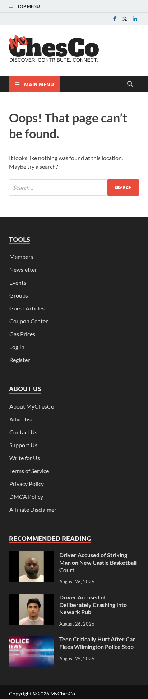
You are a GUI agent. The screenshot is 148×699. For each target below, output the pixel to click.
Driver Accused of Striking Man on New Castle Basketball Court (98, 562)
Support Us (23, 445)
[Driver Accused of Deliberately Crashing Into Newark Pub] (31, 597)
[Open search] (130, 84)
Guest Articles (27, 308)
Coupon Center (28, 321)
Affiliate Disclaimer (32, 509)
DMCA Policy (26, 496)
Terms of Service (29, 470)
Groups (18, 295)
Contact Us (23, 432)
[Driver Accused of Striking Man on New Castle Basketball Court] (31, 555)
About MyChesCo (31, 406)
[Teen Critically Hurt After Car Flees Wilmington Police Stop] (31, 639)
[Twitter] (124, 19)
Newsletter (23, 269)
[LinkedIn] (134, 19)
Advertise (21, 419)
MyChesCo (62, 693)
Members (21, 256)
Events (17, 282)
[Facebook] (114, 19)
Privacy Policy (26, 483)
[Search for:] (74, 187)
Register (19, 359)
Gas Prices (22, 334)
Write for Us (24, 457)
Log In (16, 346)
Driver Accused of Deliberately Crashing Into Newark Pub (93, 605)
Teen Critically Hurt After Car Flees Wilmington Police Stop (97, 643)
